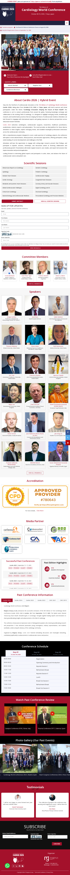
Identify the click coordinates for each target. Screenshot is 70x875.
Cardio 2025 (7, 600)
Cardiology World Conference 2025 (14, 606)
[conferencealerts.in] (11, 529)
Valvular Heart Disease (9, 176)
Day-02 (36, 653)
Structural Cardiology (42, 192)
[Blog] (22, 866)
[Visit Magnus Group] (51, 859)
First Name (4, 218)
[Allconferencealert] (11, 539)
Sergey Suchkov (11, 317)
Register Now (37, 85)
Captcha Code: (5, 231)
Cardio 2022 (41, 600)
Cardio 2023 (30, 600)
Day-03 (58, 653)
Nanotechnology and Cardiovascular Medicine (16, 196)
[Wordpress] (19, 866)
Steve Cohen (35, 346)
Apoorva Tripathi (58, 375)
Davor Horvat (12, 433)
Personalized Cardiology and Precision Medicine (50, 196)
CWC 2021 (52, 600)
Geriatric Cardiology (41, 168)
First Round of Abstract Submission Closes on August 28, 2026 (32, 27)
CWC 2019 (63, 600)
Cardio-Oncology (7, 180)
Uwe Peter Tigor (27, 276)
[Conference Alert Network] (58, 529)
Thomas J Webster (11, 346)
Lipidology (6, 172)
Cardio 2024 (18, 600)
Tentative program (7, 27)
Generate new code (18, 234)
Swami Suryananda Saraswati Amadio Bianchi (58, 405)
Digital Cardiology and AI (43, 188)
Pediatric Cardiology (41, 172)
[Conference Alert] (35, 529)
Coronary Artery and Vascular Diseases (47, 184)
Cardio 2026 (7, 125)
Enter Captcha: (5, 237)
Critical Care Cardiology (9, 192)
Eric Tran (11, 375)
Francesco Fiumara (35, 375)
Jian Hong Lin (58, 433)
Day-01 (15, 653)
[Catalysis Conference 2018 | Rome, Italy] (18, 715)
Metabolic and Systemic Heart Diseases (14, 184)
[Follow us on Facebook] (68, 432)
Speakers (29, 568)
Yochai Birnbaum (10, 276)
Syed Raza (35, 317)
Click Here (40, 511)
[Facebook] (13, 866)
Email (2, 211)
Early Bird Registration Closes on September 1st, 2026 (16, 30)
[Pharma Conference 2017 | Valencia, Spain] (51, 715)
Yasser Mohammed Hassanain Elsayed (58, 463)
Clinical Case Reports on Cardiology (13, 168)
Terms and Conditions (40, 872)
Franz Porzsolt (35, 404)
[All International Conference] (58, 539)
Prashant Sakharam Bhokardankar (11, 463)
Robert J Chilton (60, 276)
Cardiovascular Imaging (42, 176)
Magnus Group (29, 872)
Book (10, 568)
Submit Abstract (13, 85)
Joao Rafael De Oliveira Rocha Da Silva (35, 434)
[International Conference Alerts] (11, 549)
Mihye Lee (12, 404)
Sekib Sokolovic (58, 317)
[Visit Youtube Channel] (68, 442)
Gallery (23, 568)
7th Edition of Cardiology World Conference (53, 105)
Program (16, 568)
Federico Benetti (43, 276)
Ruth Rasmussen (58, 346)
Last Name (4, 224)
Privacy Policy (50, 872)
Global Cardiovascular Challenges (12, 188)
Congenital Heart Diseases (43, 180)
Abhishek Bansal (35, 463)
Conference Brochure (13, 89)
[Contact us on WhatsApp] (7, 865)
